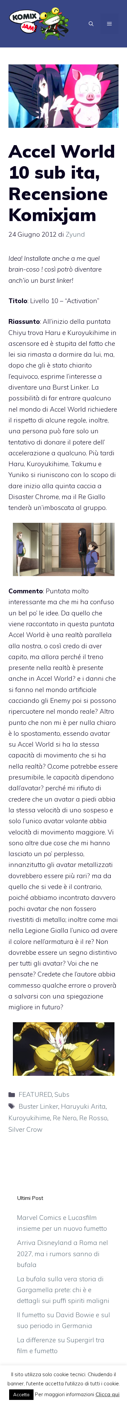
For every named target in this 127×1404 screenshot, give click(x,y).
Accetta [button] (21, 1394)
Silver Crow (25, 1129)
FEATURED (35, 1094)
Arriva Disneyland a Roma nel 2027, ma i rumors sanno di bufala (62, 1254)
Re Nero (65, 1118)
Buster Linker (38, 1106)
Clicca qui (108, 1394)
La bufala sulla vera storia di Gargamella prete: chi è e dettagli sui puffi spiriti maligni (63, 1290)
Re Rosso (93, 1118)
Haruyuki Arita (83, 1106)
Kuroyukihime (29, 1118)
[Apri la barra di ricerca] (91, 24)
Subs (62, 1094)
